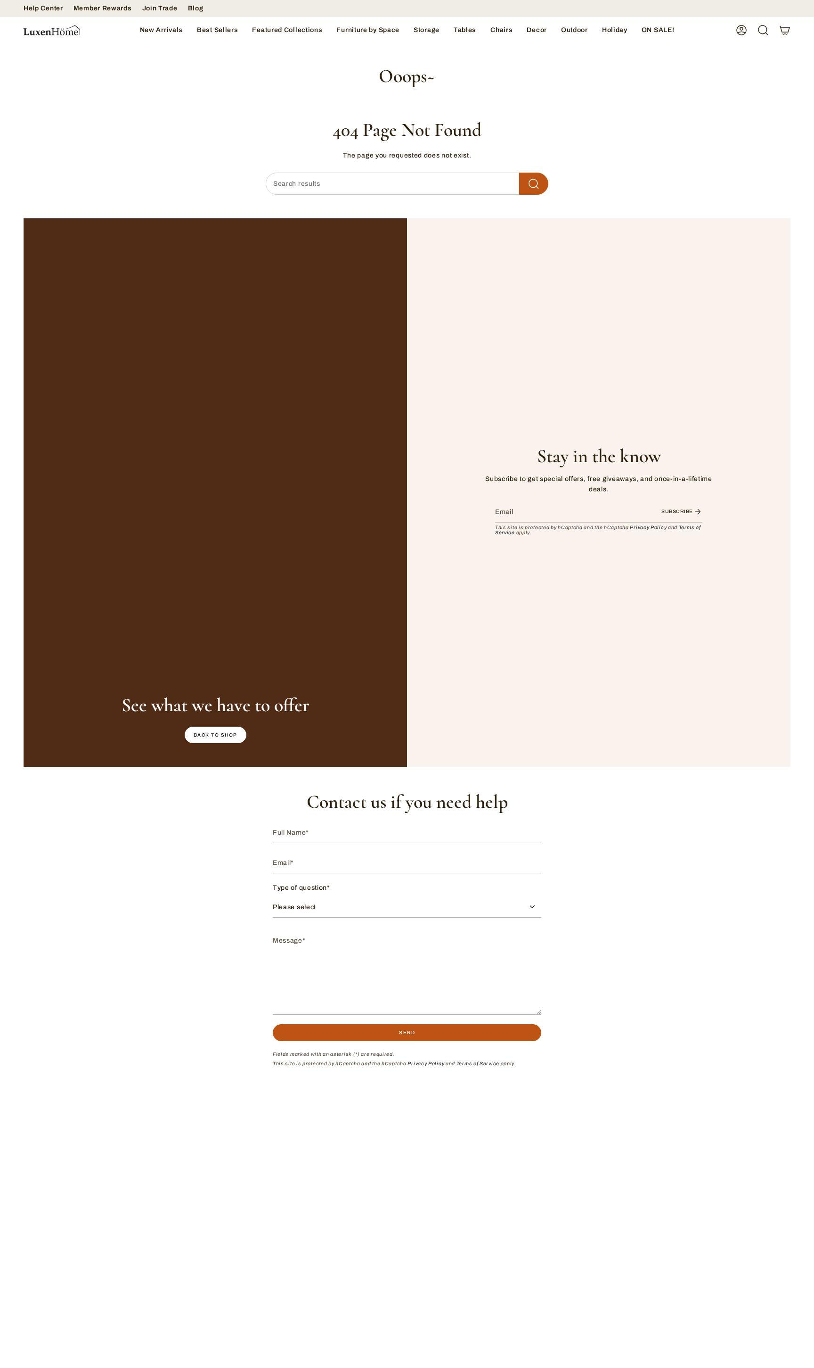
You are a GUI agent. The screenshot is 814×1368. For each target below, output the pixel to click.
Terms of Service (477, 1063)
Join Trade (160, 8)
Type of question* (301, 887)
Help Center (43, 8)
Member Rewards (102, 8)
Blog (196, 8)
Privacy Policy (648, 527)
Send (407, 1032)
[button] (287, 30)
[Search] (533, 184)
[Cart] (785, 30)
